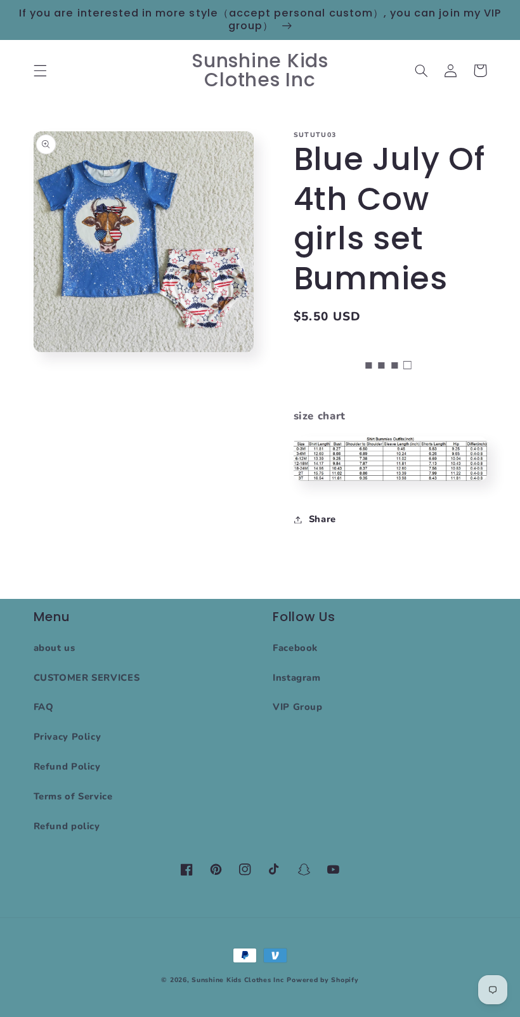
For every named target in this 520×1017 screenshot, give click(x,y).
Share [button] (322, 519)
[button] (40, 70)
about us (54, 647)
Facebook (295, 647)
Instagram (297, 677)
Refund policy (67, 826)
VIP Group (298, 706)
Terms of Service (73, 796)
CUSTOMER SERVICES (87, 677)
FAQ (44, 706)
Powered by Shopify (322, 980)
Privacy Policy (67, 736)
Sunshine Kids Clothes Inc (237, 980)
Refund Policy (67, 766)
